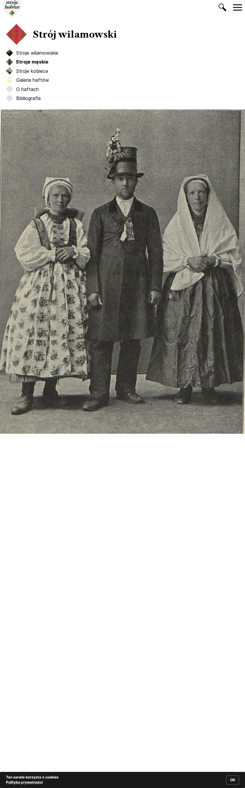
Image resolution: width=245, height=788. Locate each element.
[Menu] (237, 7)
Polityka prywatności (24, 782)
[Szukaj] (222, 8)
